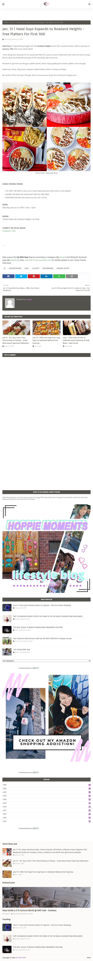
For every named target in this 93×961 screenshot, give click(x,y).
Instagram (6, 231)
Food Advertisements (25, 668)
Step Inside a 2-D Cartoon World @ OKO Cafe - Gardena (29, 910)
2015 (46, 818)
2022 (46, 796)
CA (10, 22)
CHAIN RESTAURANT (15, 268)
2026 (46, 785)
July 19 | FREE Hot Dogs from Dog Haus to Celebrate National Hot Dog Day (46, 340)
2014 (47, 821)
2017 (46, 810)
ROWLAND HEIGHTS (63, 268)
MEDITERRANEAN (48, 268)
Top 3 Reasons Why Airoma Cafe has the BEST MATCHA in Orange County (42, 638)
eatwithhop (14, 260)
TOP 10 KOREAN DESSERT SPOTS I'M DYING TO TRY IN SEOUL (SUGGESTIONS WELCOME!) (47, 616)
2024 (46, 788)
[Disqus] (46, 387)
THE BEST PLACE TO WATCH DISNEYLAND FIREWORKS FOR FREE (38, 627)
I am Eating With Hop (21, 649)
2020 (46, 799)
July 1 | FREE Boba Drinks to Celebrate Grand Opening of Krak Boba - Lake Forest (76, 340)
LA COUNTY (35, 268)
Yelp (14, 231)
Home (6, 22)
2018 (47, 807)
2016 (46, 814)
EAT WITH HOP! (20, 958)
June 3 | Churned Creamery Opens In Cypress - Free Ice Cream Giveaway (42, 605)
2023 (46, 792)
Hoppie (28, 299)
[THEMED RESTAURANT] (46, 897)
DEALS (27, 268)
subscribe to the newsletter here (38, 260)
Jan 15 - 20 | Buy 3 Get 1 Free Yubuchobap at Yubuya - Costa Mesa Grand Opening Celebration (15, 340)
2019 (46, 803)
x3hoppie (62, 257)
